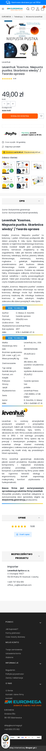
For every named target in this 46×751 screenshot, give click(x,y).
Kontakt (9, 698)
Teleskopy (18, 16)
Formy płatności (13, 633)
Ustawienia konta (13, 653)
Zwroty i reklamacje (14, 678)
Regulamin (10, 670)
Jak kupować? (12, 629)
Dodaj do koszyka (20, 116)
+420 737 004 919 (15, 581)
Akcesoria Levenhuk (34, 16)
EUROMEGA (6, 16)
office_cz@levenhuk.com (19, 585)
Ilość (4, 99)
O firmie (9, 690)
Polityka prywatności (15, 674)
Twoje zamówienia (14, 649)
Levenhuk (6, 62)
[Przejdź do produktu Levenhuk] (8, 167)
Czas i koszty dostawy (15, 637)
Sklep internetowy (22, 747)
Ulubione (9, 657)
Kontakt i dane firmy (15, 694)
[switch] (5, 746)
